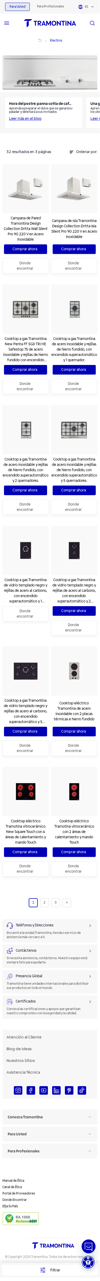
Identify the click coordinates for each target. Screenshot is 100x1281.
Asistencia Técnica (23, 1072)
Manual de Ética (13, 1181)
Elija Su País (10, 1206)
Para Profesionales (50, 6)
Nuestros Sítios (20, 1060)
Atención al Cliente (23, 1037)
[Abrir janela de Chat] (88, 1246)
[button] (88, 1262)
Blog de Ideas (19, 1048)
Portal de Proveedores (18, 1193)
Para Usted (17, 7)
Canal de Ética (12, 1187)
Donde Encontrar (14, 1200)
